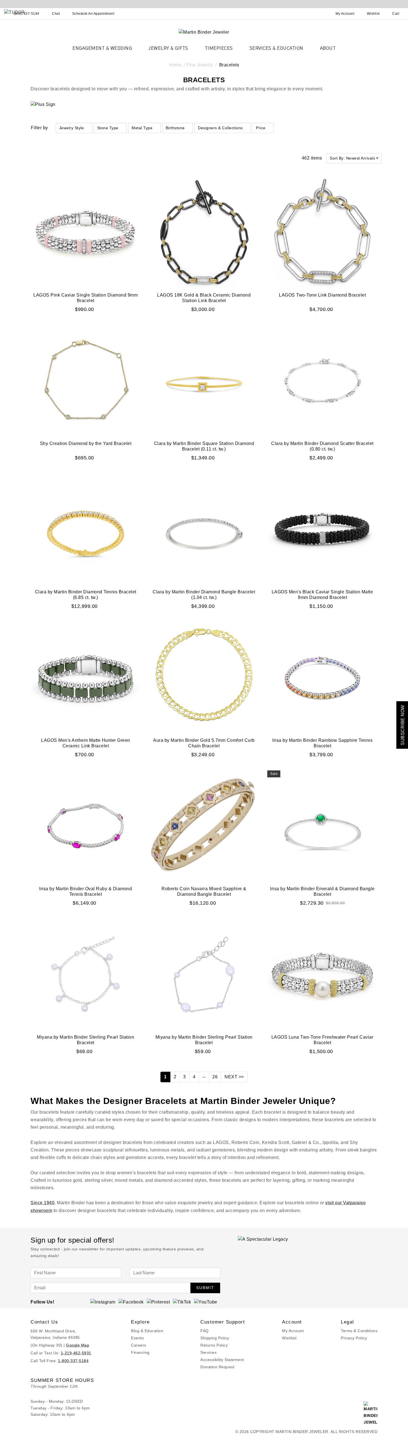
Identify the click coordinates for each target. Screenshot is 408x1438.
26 (215, 1076)
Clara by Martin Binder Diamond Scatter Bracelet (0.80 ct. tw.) (322, 446)
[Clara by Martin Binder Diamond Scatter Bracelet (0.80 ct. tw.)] (322, 380)
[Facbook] (131, 1302)
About (328, 48)
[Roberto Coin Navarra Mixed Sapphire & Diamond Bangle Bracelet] (204, 825)
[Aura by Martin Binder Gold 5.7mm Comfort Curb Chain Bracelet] (204, 677)
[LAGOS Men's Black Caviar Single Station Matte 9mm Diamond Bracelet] (322, 528)
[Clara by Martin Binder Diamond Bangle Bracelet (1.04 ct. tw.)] (204, 528)
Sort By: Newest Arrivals (352, 158)
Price (261, 128)
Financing (140, 1352)
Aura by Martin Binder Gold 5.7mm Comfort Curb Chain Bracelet (204, 743)
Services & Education (276, 48)
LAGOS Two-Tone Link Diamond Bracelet (322, 295)
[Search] (320, 13)
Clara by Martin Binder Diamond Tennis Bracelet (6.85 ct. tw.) (85, 594)
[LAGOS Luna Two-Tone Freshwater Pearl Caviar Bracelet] (322, 974)
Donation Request (217, 1367)
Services (208, 1352)
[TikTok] (182, 1302)
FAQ (204, 1330)
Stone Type (108, 128)
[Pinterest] (158, 1302)
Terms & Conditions (359, 1330)
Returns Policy (214, 1345)
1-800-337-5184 (73, 1361)
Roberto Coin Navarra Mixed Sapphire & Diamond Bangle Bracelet (204, 891)
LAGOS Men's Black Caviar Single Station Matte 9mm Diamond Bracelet (322, 594)
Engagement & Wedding (102, 48)
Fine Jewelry (199, 65)
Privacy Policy (354, 1338)
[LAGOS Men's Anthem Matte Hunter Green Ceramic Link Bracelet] (86, 677)
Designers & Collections (220, 128)
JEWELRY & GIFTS (168, 48)
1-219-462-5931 (76, 1353)
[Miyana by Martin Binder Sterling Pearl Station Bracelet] (86, 974)
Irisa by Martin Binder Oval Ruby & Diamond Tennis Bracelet (85, 891)
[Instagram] (102, 1302)
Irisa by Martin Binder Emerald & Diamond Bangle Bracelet (322, 891)
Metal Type (142, 128)
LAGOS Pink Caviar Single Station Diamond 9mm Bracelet (85, 298)
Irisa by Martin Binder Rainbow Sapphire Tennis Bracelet (322, 743)
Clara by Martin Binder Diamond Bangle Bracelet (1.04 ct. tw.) (204, 594)
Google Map (77, 1345)
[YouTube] (205, 1302)
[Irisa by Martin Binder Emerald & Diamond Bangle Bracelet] (322, 825)
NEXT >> (234, 1076)
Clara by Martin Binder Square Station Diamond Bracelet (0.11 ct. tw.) (204, 446)
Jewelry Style (71, 128)
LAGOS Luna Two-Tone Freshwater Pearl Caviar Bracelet (322, 1040)
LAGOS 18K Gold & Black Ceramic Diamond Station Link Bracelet (204, 298)
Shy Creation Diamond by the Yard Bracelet (86, 443)
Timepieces (219, 48)
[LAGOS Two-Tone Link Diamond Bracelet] (322, 232)
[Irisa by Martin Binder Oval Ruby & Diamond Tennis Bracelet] (86, 825)
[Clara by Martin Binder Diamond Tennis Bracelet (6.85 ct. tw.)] (86, 528)
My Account (293, 1330)
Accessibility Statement (222, 1359)
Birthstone (175, 128)
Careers (138, 1345)
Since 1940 (42, 1202)
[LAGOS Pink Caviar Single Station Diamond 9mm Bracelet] (86, 232)
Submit (205, 1287)
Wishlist (289, 1338)
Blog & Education (147, 1330)
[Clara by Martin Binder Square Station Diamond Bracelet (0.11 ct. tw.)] (204, 380)
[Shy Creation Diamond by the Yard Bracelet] (86, 380)
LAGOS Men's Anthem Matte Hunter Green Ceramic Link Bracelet (85, 743)
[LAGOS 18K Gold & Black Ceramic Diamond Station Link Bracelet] (204, 232)
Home (175, 65)
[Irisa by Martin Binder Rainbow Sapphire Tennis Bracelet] (322, 677)
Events (137, 1338)
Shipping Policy (214, 1338)
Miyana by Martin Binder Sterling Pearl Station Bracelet (85, 1040)
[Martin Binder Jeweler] (204, 31)
